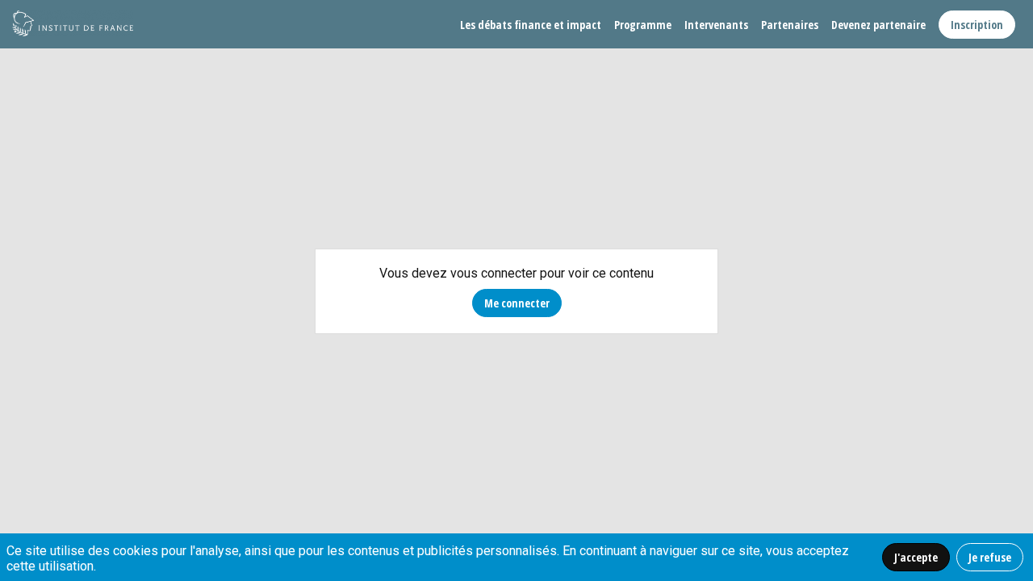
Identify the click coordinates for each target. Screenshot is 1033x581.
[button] (977, 24)
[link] (530, 24)
